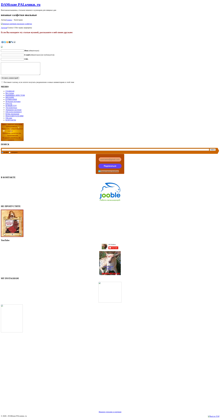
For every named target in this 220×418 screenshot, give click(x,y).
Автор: (3, 28)
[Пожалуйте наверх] (213, 416)
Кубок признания (12, 114)
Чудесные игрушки (13, 101)
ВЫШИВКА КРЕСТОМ (15, 95)
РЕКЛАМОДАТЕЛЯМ (14, 116)
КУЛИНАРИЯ (11, 99)
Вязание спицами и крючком (110, 412)
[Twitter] (5, 42)
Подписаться (110, 166)
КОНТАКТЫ (11, 120)
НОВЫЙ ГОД (11, 106)
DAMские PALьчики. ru (20, 4)
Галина (9, 20)
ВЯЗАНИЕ (10, 97)
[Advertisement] (69, 368)
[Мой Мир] (10, 42)
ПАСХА (9, 104)
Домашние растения (13, 110)
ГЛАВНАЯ (10, 91)
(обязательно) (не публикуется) (39, 55)
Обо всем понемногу (14, 112)
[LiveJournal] (12, 42)
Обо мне (9, 118)
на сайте (6, 152)
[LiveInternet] (14, 42)
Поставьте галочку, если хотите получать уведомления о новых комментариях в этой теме (39, 82)
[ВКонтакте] (2, 42)
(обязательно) (31, 51)
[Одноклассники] (7, 42)
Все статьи (10, 93)
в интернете (14, 152)
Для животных (11, 108)
